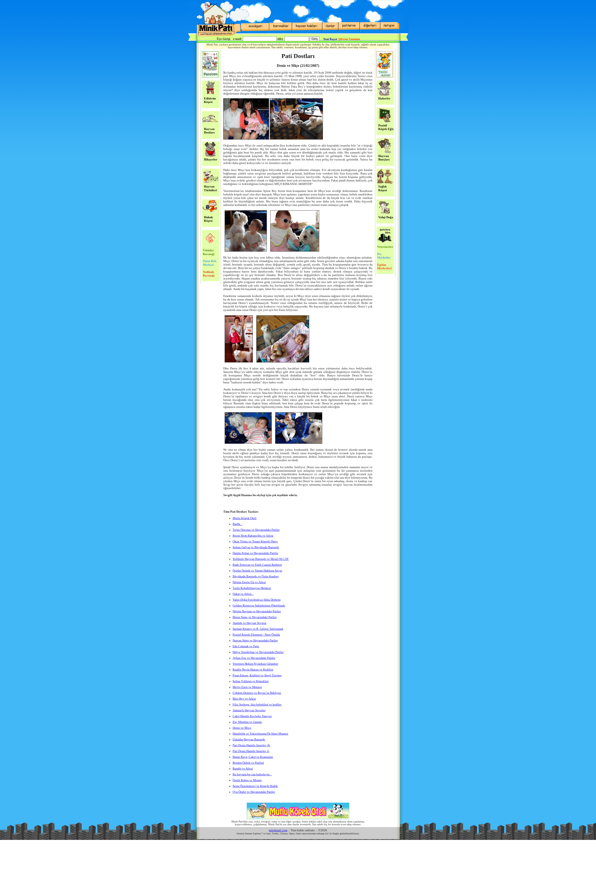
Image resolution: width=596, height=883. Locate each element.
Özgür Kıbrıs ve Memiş (247, 780)
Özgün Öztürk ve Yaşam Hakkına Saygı (257, 570)
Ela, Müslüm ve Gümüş (247, 722)
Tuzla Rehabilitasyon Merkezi (252, 588)
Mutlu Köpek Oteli (245, 518)
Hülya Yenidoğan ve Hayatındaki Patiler (258, 652)
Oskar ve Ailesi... (243, 594)
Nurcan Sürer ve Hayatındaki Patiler (255, 640)
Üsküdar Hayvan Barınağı (249, 739)
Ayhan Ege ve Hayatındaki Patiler (254, 658)
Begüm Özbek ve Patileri (248, 762)
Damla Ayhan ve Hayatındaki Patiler (255, 553)
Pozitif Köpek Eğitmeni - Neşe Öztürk (256, 634)
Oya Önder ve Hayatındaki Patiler (254, 792)
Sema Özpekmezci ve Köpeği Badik (255, 786)
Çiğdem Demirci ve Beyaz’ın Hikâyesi (257, 693)
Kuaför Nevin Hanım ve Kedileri (253, 669)
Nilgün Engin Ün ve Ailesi (249, 582)
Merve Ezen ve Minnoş (247, 687)
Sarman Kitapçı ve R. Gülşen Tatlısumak (258, 629)
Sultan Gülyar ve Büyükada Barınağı (256, 547)
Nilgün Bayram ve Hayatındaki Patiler (257, 611)
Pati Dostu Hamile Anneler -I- (251, 751)
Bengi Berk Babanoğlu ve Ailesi (253, 535)
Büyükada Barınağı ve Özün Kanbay (256, 576)
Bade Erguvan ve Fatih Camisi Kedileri (257, 564)
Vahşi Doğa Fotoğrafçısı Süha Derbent (257, 599)
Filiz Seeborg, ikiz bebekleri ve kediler (257, 704)
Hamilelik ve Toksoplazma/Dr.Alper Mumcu (260, 733)
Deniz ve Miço (242, 728)
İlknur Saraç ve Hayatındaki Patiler (255, 617)
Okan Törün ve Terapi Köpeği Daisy (255, 541)
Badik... (237, 524)
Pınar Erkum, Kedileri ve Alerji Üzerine (257, 675)
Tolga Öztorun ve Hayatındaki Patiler (256, 530)
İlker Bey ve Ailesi (244, 698)
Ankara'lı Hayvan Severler (249, 710)
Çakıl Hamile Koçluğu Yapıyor (252, 716)
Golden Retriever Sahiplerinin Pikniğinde (259, 605)
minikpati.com (278, 830)
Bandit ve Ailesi (243, 768)
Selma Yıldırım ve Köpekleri (251, 681)
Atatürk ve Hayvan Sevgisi (249, 623)
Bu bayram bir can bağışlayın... (252, 774)
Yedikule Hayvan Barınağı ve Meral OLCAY (261, 559)
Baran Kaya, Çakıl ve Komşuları (253, 757)
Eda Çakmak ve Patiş (246, 646)
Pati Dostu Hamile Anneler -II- (251, 745)
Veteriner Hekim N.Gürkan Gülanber (255, 663)
